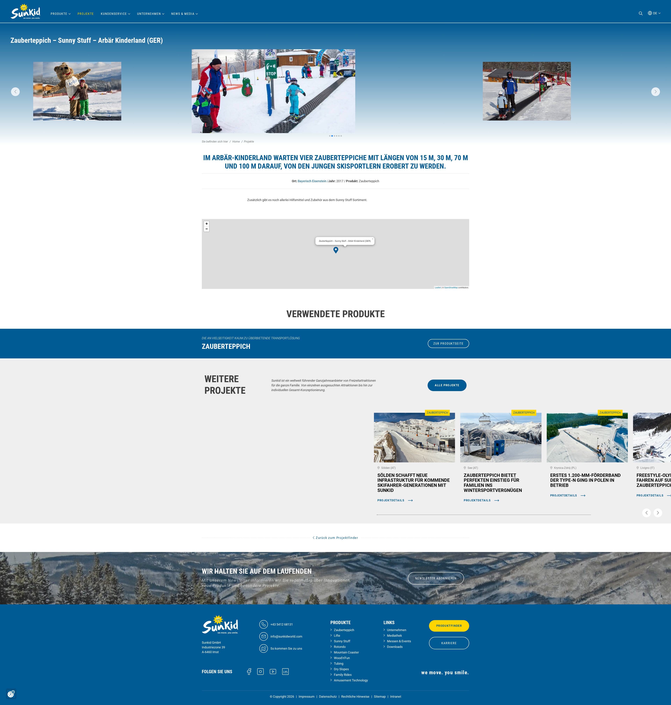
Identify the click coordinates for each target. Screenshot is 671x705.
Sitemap (380, 696)
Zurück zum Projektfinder (336, 538)
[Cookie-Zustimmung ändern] (11, 694)
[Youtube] (273, 671)
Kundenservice (114, 14)
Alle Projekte (447, 385)
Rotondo (340, 647)
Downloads (395, 647)
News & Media (182, 14)
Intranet (395, 696)
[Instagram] (260, 671)
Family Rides (343, 675)
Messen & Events (399, 641)
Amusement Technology (351, 680)
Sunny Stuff (342, 641)
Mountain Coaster (346, 652)
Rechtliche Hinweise (355, 696)
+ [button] (206, 223)
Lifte (337, 635)
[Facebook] (249, 671)
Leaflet (438, 287)
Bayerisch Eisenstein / (313, 181)
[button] (15, 91)
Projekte (86, 14)
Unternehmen (396, 630)
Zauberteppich (344, 630)
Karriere (449, 643)
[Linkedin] (285, 671)
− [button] (206, 229)
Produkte (59, 14)
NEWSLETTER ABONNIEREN (436, 578)
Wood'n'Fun (342, 658)
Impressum (307, 696)
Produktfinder (449, 625)
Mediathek (394, 635)
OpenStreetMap (451, 287)
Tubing (338, 663)
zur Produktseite (448, 343)
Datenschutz (328, 696)
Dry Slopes (341, 669)
